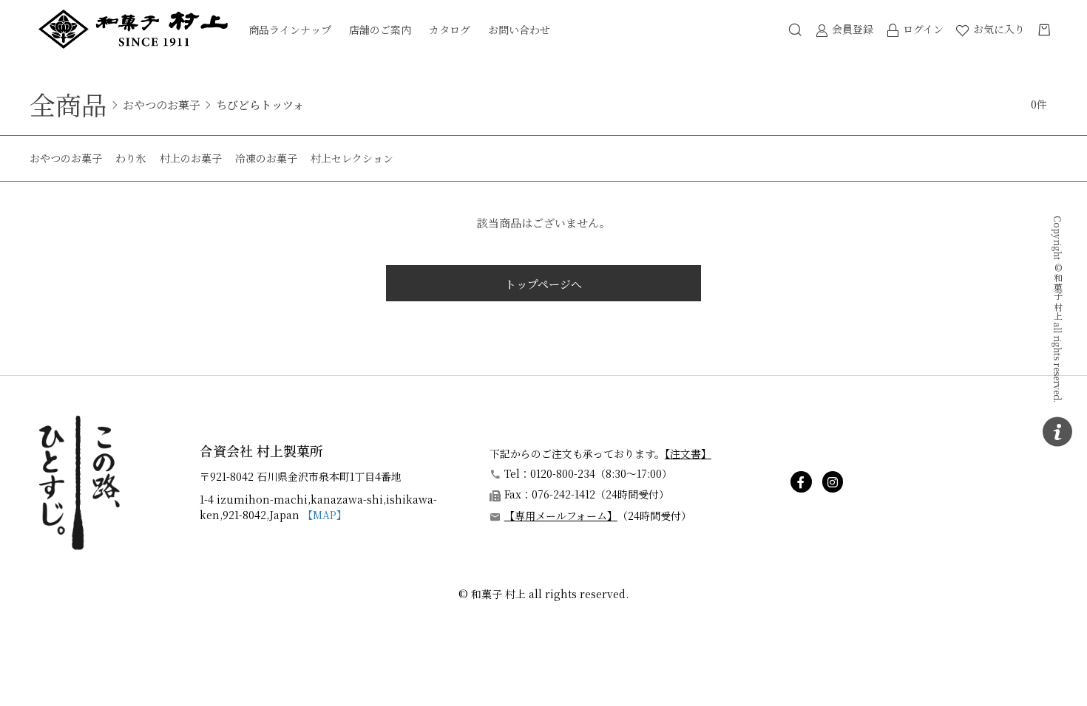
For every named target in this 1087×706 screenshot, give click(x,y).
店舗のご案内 (380, 29)
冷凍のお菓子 (266, 158)
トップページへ (543, 284)
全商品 (68, 104)
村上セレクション (352, 158)
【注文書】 (688, 453)
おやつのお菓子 (161, 104)
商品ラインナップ (289, 29)
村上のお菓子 (191, 158)
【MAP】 (324, 514)
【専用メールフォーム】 (560, 515)
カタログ (449, 29)
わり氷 (130, 158)
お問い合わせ (519, 29)
